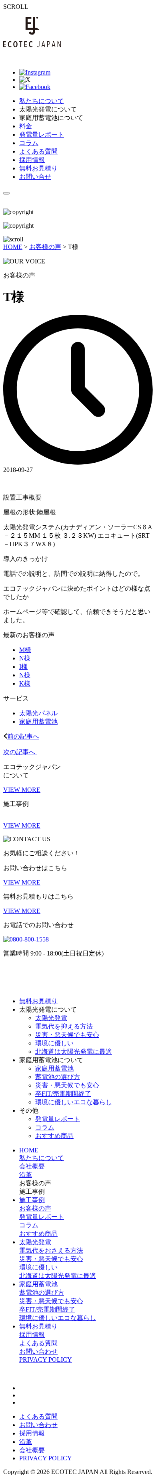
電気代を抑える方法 (64, 1026)
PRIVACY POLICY (45, 1359)
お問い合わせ (38, 1351)
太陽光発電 (51, 1017)
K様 (24, 683)
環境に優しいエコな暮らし (73, 1102)
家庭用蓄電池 (38, 721)
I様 (23, 666)
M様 (25, 649)
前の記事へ (23, 736)
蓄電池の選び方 (57, 1076)
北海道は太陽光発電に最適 (73, 1051)
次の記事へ (20, 752)
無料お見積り (38, 1326)
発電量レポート (57, 1119)
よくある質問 (38, 1343)
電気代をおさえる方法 (51, 1250)
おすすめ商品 (54, 1135)
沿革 (25, 1174)
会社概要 (32, 1166)
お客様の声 (35, 1208)
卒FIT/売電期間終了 (63, 1093)
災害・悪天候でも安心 (67, 1034)
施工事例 (32, 1200)
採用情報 (32, 1334)
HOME (28, 1150)
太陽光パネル (38, 713)
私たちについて (41, 1157)
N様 (24, 658)
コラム (44, 1127)
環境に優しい (54, 1043)
